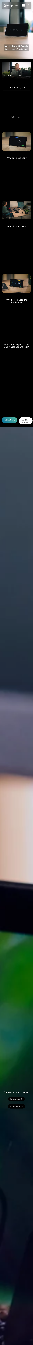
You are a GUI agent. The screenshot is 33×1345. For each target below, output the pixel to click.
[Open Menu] (23, 5)
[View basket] (27, 5)
